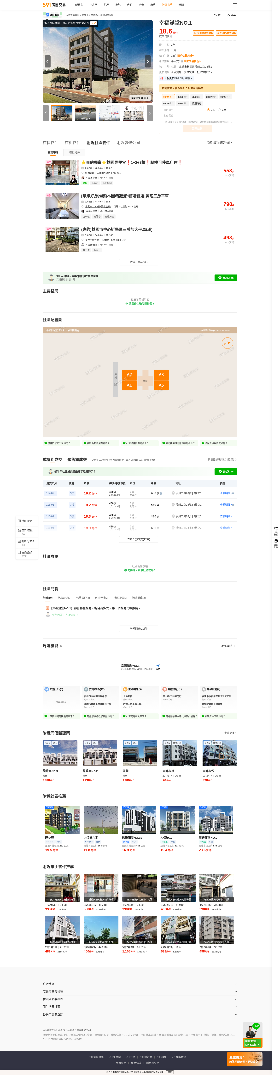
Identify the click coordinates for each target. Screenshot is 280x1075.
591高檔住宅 (178, 1057)
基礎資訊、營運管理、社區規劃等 (190, 72)
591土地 (130, 1057)
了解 (93, 23)
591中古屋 (146, 1057)
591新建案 (115, 1057)
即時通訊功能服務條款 (209, 122)
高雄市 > (86, 15)
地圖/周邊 (227, 645)
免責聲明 (121, 1063)
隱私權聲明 (192, 122)
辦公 (141, 4)
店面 (129, 4)
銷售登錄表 (221, 459)
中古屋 (93, 4)
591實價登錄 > (73, 15)
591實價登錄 (96, 1057)
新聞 (181, 4)
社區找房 (167, 4)
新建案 (79, 4)
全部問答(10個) (138, 628)
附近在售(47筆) (138, 262)
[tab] (53, 152)
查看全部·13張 (138, 98)
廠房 (153, 4)
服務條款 (182, 122)
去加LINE (228, 277)
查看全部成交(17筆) (138, 539)
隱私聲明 (159, 1072)
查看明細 (225, 493)
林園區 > (95, 15)
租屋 (106, 4)
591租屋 (162, 1057)
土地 (118, 4)
